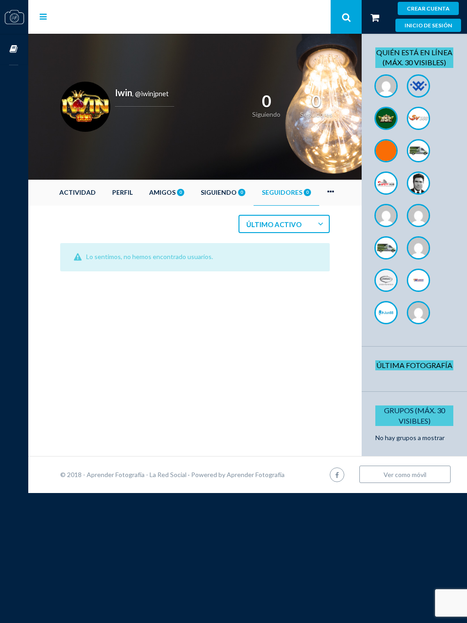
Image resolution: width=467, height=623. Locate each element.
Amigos (165, 192)
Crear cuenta (428, 8)
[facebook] (337, 474)
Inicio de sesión (428, 25)
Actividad (77, 192)
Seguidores (285, 192)
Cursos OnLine (14, 49)
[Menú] (43, 16)
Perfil (122, 192)
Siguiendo (222, 192)
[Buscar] (346, 17)
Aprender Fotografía (256, 474)
